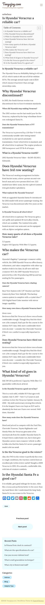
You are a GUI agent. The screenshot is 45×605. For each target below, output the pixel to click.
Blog (6, 582)
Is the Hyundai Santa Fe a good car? (19, 63)
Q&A (6, 506)
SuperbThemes (38, 601)
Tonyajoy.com (11, 4)
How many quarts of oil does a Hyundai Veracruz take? (20, 45)
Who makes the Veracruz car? (16, 50)
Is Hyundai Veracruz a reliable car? (18, 31)
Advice (7, 577)
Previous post (22, 518)
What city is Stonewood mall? (16, 565)
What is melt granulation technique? (19, 560)
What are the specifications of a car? (19, 550)
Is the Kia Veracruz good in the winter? (20, 60)
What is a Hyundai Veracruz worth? (18, 36)
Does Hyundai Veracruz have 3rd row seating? (19, 40)
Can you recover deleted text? (16, 555)
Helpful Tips (8, 586)
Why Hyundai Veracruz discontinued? (19, 34)
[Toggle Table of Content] (37, 28)
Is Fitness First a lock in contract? (18, 545)
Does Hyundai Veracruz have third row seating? (20, 53)
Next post (22, 526)
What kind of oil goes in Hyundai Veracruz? (21, 58)
